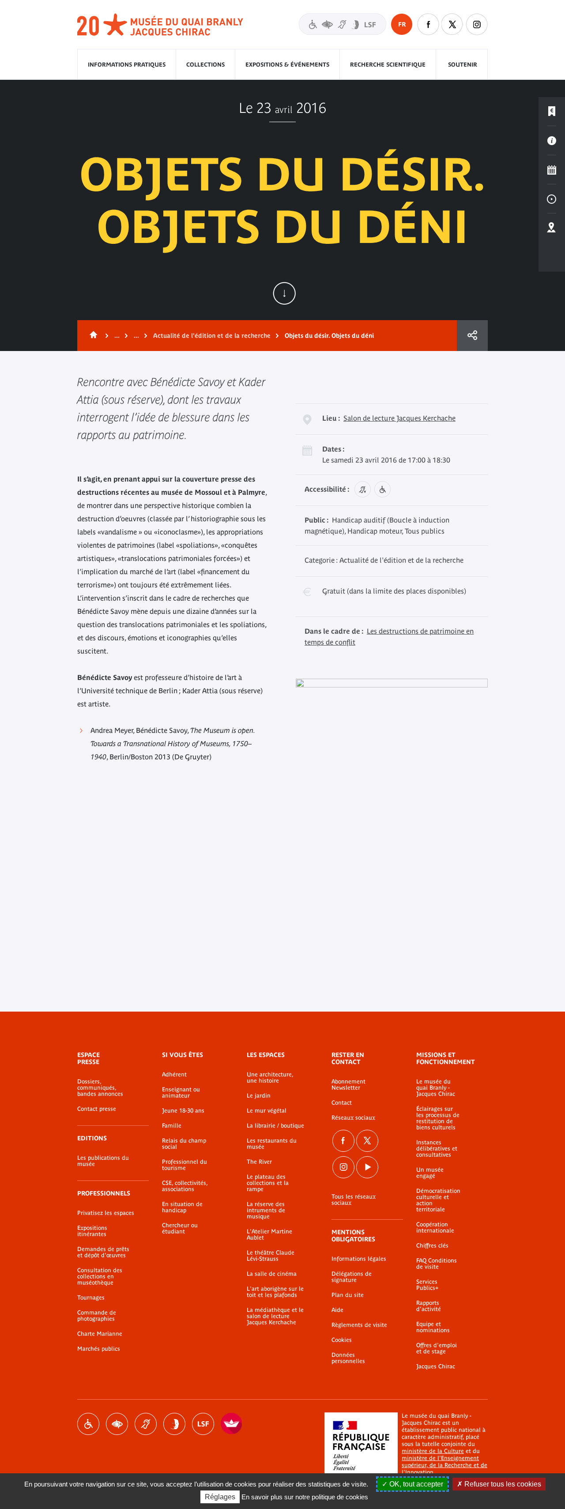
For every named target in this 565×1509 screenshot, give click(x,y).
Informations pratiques (127, 64)
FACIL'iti (232, 1424)
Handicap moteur (88, 1424)
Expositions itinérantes (92, 1231)
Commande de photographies (96, 1316)
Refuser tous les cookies (502, 1484)
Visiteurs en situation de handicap (342, 24)
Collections (205, 64)
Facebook (343, 1140)
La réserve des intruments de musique (266, 1210)
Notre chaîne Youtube (367, 1167)
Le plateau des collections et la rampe (268, 1183)
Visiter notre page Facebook (428, 24)
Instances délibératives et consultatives (436, 1148)
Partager (472, 335)
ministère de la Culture (433, 1451)
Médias (552, 198)
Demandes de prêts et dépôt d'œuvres (103, 1252)
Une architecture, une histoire (270, 1078)
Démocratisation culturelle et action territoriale (438, 1200)
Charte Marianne (99, 1334)
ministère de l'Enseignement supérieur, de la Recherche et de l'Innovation (444, 1465)
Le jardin (259, 1096)
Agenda (552, 169)
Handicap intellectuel (174, 1424)
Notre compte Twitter (452, 24)
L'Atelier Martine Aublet (269, 1235)
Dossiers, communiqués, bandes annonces (100, 1088)
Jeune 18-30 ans (183, 1111)
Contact (341, 1103)
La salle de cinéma (272, 1274)
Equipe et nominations (433, 1327)
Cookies (341, 1340)
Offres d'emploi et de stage (436, 1348)
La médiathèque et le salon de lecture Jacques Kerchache (275, 1316)
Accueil (91, 335)
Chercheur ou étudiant (180, 1228)
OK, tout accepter (415, 1484)
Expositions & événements (287, 64)
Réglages (220, 1497)
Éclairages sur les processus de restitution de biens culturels (438, 1118)
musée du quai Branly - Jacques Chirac (160, 25)
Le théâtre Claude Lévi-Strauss (270, 1256)
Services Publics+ (427, 1285)
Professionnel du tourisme (184, 1165)
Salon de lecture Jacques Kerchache (399, 418)
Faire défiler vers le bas (284, 293)
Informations (552, 140)
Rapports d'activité (428, 1306)
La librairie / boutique (275, 1126)
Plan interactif (552, 228)
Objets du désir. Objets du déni (329, 335)
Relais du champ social (184, 1144)
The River (259, 1162)
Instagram (477, 24)
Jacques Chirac (435, 1366)
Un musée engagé (430, 1173)
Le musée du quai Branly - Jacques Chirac (435, 1088)
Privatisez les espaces (105, 1213)
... (117, 335)
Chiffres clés (432, 1246)
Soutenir (462, 64)
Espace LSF (203, 1424)
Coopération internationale (435, 1227)
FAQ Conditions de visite (436, 1264)
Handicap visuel (117, 1424)
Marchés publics (98, 1349)
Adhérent (174, 1075)
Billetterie (552, 111)
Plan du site (347, 1295)
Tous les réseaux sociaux (353, 1200)
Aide (337, 1310)
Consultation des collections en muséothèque (99, 1276)
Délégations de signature (351, 1277)
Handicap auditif (146, 1424)
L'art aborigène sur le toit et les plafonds (275, 1292)
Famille (171, 1126)
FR (402, 24)
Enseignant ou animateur (181, 1093)
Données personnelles (348, 1358)
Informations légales (358, 1259)
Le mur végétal (266, 1111)
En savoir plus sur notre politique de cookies (304, 1497)
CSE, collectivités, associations (184, 1186)
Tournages (91, 1298)
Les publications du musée (103, 1161)
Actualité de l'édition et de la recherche (212, 335)
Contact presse (96, 1109)
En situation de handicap (182, 1207)
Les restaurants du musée (272, 1144)
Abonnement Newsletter (348, 1085)
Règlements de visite (359, 1325)
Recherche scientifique (388, 64)
